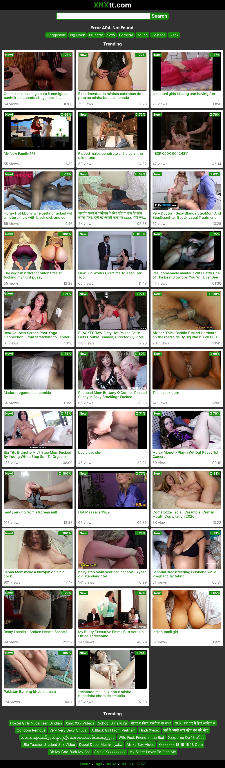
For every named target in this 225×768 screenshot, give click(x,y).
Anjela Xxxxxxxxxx (109, 751)
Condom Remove (31, 730)
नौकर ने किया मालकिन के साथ (151, 723)
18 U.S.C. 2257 (132, 764)
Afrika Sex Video (140, 744)
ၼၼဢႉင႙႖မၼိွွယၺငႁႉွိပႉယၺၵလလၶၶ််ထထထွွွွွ (68, 737)
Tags (98, 764)
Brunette (96, 35)
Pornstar (126, 35)
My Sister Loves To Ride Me (152, 751)
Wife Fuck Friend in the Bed (141, 737)
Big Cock (77, 35)
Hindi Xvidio (149, 730)
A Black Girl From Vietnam (113, 730)
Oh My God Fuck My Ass (69, 751)
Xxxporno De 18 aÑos (186, 737)
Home (85, 764)
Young (142, 35)
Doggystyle (56, 35)
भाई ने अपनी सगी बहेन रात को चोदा (186, 730)
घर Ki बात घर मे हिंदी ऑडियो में (195, 723)
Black (173, 35)
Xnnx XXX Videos (80, 723)
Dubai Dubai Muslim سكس (101, 744)
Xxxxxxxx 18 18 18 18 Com (180, 744)
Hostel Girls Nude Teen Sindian (36, 723)
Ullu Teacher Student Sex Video (48, 744)
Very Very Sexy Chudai (68, 730)
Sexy (111, 35)
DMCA (111, 764)
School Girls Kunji (112, 723)
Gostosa (158, 35)
